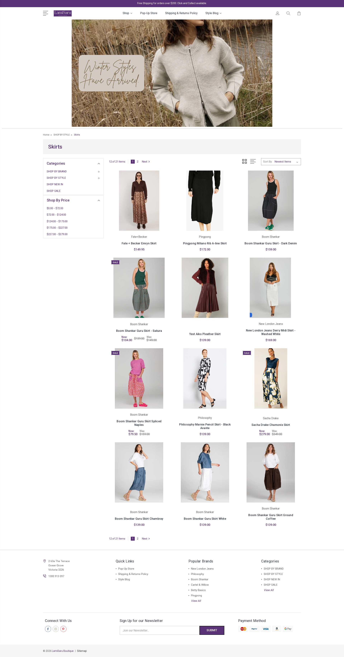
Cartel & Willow (200, 584)
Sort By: (267, 161)
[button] (172, 73)
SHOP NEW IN (55, 184)
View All (196, 600)
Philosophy (197, 574)
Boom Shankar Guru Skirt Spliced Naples (139, 423)
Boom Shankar (199, 579)
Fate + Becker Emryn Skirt (139, 243)
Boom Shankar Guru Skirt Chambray (139, 518)
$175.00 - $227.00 (57, 227)
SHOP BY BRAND (57, 171)
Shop (126, 13)
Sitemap (82, 650)
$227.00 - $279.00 (57, 234)
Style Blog (212, 13)
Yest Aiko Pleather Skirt (205, 334)
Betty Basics (198, 590)
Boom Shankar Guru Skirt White (205, 518)
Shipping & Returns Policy (181, 13)
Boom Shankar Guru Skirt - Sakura (139, 331)
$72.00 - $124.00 (56, 214)
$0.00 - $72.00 (55, 208)
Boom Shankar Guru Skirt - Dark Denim (271, 243)
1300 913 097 (56, 576)
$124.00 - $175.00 (57, 221)
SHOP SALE (54, 191)
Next (144, 161)
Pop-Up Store (148, 13)
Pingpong (196, 595)
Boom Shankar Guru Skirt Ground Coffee (270, 516)
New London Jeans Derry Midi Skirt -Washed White (270, 332)
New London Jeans (202, 568)
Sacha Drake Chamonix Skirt (271, 425)
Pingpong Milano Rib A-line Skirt (205, 243)
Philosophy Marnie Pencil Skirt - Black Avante (205, 426)
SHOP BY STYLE (56, 177)
